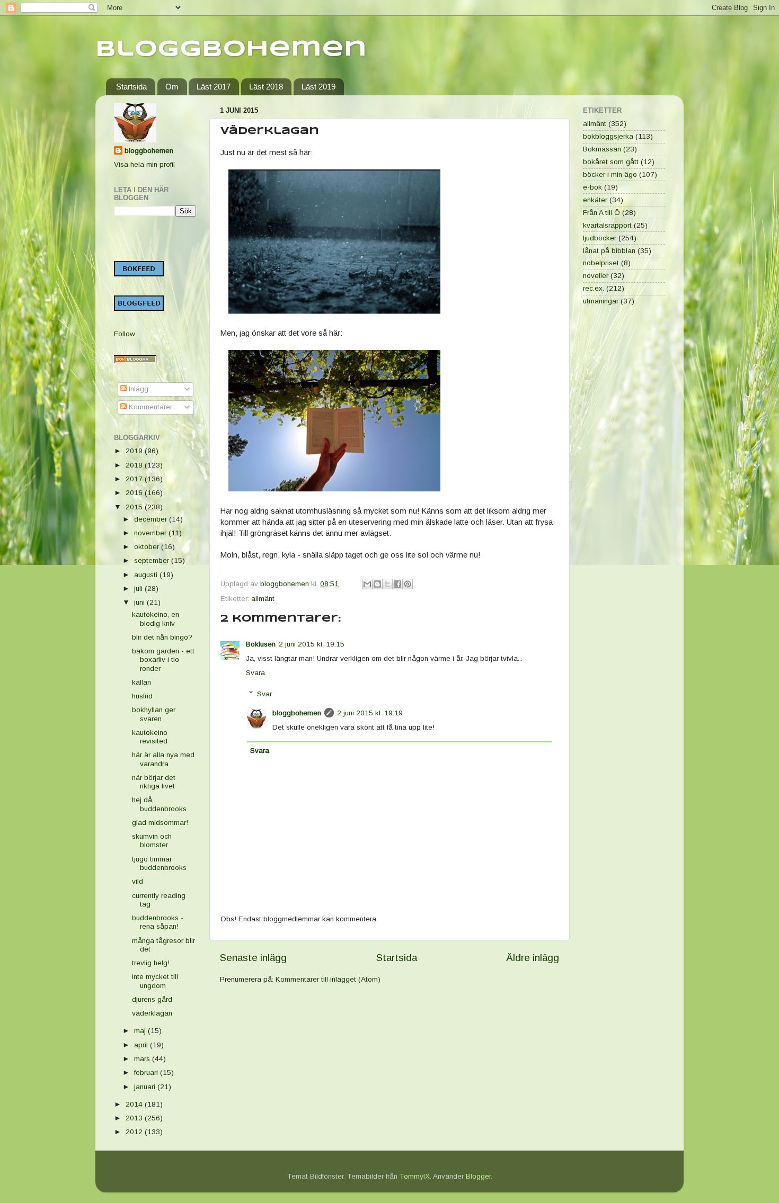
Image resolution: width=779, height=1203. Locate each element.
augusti (147, 575)
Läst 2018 (266, 86)
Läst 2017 (214, 86)
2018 (135, 465)
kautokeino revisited (149, 737)
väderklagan (152, 1013)
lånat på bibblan (609, 251)
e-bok (592, 187)
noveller (595, 276)
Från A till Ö (601, 213)
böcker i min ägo (610, 174)
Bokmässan (602, 149)
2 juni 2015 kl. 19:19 (370, 713)
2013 (135, 1118)
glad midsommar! (160, 823)
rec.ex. (593, 288)
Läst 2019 (318, 86)
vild (137, 881)
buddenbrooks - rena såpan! (157, 922)
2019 (135, 451)
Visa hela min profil (144, 164)
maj (141, 1031)
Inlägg (137, 389)
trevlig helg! (151, 963)
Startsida (131, 86)
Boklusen (261, 644)
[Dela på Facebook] (397, 584)
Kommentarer (149, 407)
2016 (135, 493)
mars (143, 1059)
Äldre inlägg (532, 957)
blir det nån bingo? (162, 637)
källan (141, 682)
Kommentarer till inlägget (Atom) (328, 979)
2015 (135, 507)
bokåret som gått (611, 162)
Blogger (478, 1176)
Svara (255, 673)
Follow (124, 334)
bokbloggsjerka (608, 136)
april (142, 1045)
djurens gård (152, 999)
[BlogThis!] (377, 584)
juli (139, 588)
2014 (135, 1104)
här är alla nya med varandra (163, 759)
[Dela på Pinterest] (407, 584)
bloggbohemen (296, 713)
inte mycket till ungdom (155, 981)
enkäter (595, 200)
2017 (135, 479)
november (151, 533)
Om (172, 86)
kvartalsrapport (607, 225)
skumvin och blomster (152, 840)
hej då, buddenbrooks (159, 804)
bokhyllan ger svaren (153, 714)
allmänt (263, 599)
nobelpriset (601, 263)
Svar (264, 694)
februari (147, 1072)
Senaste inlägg (253, 957)
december (151, 519)
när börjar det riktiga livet (153, 782)
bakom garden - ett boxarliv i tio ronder (163, 659)
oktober (147, 547)
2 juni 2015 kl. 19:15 (311, 644)
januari (145, 1087)
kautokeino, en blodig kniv (155, 619)
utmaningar (600, 301)
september (152, 560)
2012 (135, 1132)
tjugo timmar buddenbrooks (159, 863)
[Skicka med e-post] (367, 584)
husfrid (142, 696)
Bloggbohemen (231, 49)
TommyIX (415, 1176)
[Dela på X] (387, 584)
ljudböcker (599, 238)
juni (140, 602)
